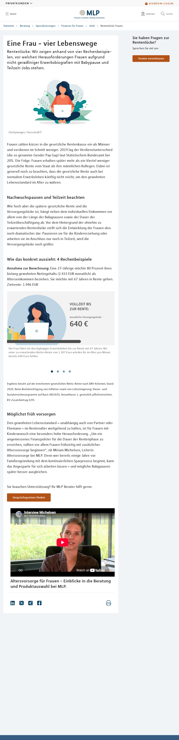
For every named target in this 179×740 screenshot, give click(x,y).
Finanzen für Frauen (72, 25)
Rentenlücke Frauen (112, 25)
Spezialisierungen (45, 25)
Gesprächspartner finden (29, 497)
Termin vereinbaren (151, 58)
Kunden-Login (161, 3)
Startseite (8, 25)
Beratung (25, 25)
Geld (92, 25)
